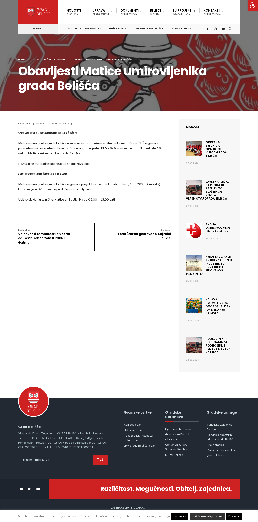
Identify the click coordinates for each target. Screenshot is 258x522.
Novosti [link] (74, 12)
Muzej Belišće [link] (174, 455)
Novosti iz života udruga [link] (49, 59)
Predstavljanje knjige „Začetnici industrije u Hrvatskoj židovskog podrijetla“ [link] (209, 265)
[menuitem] (77, 11)
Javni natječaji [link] (181, 28)
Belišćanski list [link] (118, 28)
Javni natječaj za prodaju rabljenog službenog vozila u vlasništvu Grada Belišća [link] (207, 190)
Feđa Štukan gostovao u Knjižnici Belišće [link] (144, 234)
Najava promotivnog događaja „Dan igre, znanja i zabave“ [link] (218, 306)
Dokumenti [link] (130, 12)
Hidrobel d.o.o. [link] (133, 430)
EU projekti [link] (182, 12)
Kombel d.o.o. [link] (132, 425)
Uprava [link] (100, 12)
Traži (100, 460)
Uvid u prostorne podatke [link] (84, 28)
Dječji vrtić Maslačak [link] (178, 429)
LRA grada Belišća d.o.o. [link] (139, 446)
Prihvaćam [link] (180, 516)
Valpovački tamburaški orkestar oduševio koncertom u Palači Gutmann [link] (44, 236)
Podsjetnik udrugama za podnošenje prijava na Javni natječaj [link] (218, 345)
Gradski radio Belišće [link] (149, 28)
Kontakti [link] (212, 12)
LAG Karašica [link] (215, 445)
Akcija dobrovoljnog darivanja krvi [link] (218, 227)
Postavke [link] (233, 516)
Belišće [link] (156, 12)
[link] (253, 5)
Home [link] (21, 59)
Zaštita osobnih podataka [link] (128, 507)
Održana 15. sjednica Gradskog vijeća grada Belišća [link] (216, 149)
